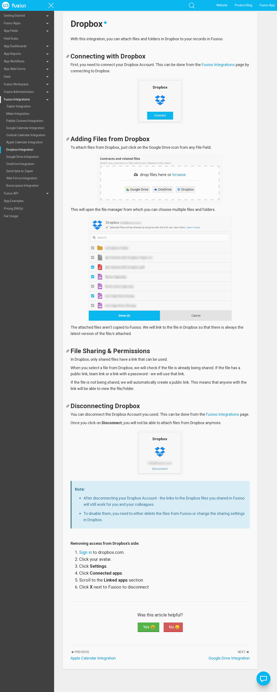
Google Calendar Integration (25, 128)
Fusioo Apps (12, 23)
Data (7, 76)
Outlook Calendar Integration (25, 135)
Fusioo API (11, 193)
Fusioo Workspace (16, 84)
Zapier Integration (18, 106)
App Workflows (14, 61)
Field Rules (11, 38)
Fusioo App (267, 5)
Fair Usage (11, 216)
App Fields (11, 30)
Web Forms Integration (21, 178)
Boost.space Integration (22, 185)
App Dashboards (15, 46)
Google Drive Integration (22, 156)
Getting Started (14, 15)
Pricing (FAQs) (13, 208)
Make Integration (17, 113)
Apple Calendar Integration (24, 142)
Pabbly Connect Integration (24, 121)
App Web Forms (15, 69)
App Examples (14, 201)
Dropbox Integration (19, 149)
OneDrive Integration (20, 164)
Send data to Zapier (19, 171)
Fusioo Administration (19, 92)
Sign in (64, 552)
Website (221, 5)
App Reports (12, 53)
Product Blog (243, 5)
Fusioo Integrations (17, 99)
